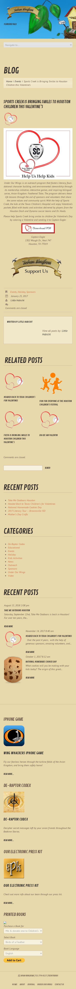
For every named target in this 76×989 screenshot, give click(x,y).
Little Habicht (17, 300)
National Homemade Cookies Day (25, 507)
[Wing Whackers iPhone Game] (14, 735)
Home (9, 81)
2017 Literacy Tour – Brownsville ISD (26, 510)
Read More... (9, 840)
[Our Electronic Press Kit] (14, 868)
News (10, 561)
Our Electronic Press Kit (21, 885)
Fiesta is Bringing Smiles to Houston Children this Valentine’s (17, 439)
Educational (14, 547)
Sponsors (31, 291)
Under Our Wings (16, 572)
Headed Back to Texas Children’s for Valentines (31, 503)
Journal (31, 984)
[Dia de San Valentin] (55, 420)
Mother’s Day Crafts (18, 514)
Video (11, 575)
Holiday (21, 291)
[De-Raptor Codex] (14, 802)
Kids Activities (15, 558)
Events (18, 81)
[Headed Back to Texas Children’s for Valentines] (20, 382)
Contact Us (59, 984)
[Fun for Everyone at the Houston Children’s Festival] (55, 384)
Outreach (12, 565)
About (22, 984)
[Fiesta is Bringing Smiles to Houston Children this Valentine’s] (20, 420)
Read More (8, 626)
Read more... (9, 774)
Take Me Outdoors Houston (21, 500)
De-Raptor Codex (16, 544)
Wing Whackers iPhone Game (24, 753)
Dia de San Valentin (48, 435)
